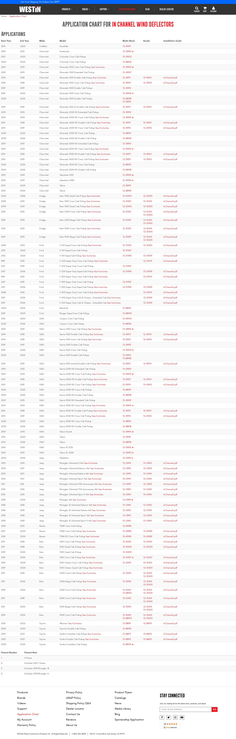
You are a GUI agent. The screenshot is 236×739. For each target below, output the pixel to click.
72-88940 (127, 313)
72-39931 (127, 88)
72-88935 (127, 644)
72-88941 (127, 308)
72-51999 (127, 458)
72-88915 (127, 634)
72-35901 (127, 201)
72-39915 (127, 83)
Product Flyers (123, 692)
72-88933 (127, 628)
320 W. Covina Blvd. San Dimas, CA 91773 (107, 734)
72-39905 (127, 51)
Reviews (71, 719)
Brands (21, 698)
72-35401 (147, 201)
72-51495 (147, 463)
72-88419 (147, 623)
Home (4, 16)
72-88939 (127, 190)
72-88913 (127, 639)
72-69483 (147, 531)
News (118, 703)
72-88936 (127, 62)
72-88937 (127, 133)
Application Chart (127, 9)
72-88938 (127, 98)
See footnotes (98, 67)
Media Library (123, 708)
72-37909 (127, 255)
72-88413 (147, 639)
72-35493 (147, 196)
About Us (71, 725)
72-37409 (147, 255)
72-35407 (147, 557)
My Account (24, 719)
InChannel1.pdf (170, 77)
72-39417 (147, 77)
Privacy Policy (74, 692)
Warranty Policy (26, 725)
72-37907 (127, 250)
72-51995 (127, 463)
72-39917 (127, 77)
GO (214, 709)
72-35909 (127, 552)
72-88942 (127, 593)
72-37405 (147, 245)
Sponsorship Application (129, 719)
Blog (147, 9)
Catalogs (120, 698)
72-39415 (147, 83)
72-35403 (147, 206)
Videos (85, 9)
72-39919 (127, 46)
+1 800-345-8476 (79, 734)
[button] (197, 9)
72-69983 (127, 526)
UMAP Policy (73, 698)
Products (66, 9)
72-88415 (147, 634)
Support (104, 9)
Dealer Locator (167, 9)
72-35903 (127, 196)
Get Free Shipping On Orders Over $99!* (40, 2)
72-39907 (127, 72)
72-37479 (147, 261)
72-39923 (127, 56)
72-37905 (127, 245)
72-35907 (127, 557)
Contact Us (73, 714)
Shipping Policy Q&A (78, 703)
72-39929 (127, 93)
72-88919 (127, 623)
